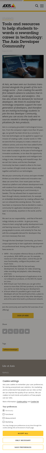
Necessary (9, 410)
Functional (9, 414)
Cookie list (35, 402)
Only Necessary (23, 440)
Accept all (23, 433)
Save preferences (23, 447)
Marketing (9, 422)
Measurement (10, 418)
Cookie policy (22, 402)
